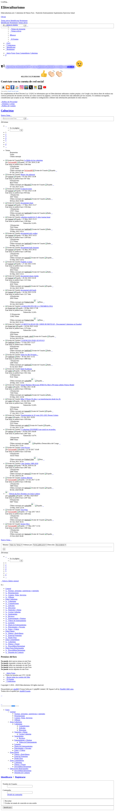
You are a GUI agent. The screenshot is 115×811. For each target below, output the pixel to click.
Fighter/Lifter (29, 302)
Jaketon (27, 520)
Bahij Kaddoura (26, 369)
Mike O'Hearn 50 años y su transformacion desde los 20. (41, 399)
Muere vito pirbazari (28, 174)
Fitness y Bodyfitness (22, 754)
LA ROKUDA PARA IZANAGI (32, 340)
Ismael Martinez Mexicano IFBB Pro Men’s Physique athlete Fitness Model (47, 385)
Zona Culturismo (16, 722)
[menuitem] (17, 29)
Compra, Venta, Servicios (23, 718)
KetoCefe (11, 308)
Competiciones (24, 726)
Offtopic (17, 720)
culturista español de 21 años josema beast (35, 217)
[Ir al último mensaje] (56, 170)
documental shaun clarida (30, 276)
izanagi (10, 177)
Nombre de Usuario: (10, 784)
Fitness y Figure (20, 764)
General (12, 712)
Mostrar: (6, 545)
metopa (10, 431)
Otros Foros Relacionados (19, 769)
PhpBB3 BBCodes (67, 689)
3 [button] (5, 136)
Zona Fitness (14, 752)
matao (26, 443)
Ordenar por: (28, 545)
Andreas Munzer (26, 478)
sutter (10, 371)
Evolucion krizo (26, 189)
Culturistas (7, 110)
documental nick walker (29, 233)
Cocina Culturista (25, 734)
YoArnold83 (12, 162)
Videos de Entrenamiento (28, 742)
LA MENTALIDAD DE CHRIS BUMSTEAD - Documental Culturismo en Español (51, 324)
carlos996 (27, 381)
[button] (6, 126)
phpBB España (25, 691)
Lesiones (17, 744)
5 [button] (5, 140)
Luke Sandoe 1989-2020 (29, 463)
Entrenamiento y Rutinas (23, 740)
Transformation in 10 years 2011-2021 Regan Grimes (39, 415)
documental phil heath (28, 290)
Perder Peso (18, 758)
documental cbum (27, 203)
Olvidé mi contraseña (14, 795)
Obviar (3, 17)
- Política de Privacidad (9, 102)
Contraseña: (7, 790)
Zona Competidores (17, 760)
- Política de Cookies (8, 106)
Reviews (22, 738)
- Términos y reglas (8, 104)
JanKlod (27, 199)
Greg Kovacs (25, 447)
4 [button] (5, 138)
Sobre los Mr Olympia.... (29, 355)
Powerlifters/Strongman (22, 766)
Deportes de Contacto (22, 773)
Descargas (22, 730)
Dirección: (51, 545)
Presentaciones (19, 716)
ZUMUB (70, 67)
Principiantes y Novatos (22, 748)
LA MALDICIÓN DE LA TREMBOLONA (37, 306)
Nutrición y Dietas (20, 732)
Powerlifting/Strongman (22, 771)
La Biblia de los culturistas (33, 160)
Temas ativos (5, 21)
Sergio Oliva (25, 524)
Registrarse (24, 21)
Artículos (22, 728)
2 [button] (5, 134)
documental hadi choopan (30, 248)
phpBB (15, 689)
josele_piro (28, 336)
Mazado (27, 185)
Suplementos (18, 736)
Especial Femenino (21, 756)
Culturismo (18, 724)
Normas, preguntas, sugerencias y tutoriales (29, 714)
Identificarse (15, 21)
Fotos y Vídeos (19, 750)
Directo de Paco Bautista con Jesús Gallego (24, 494)
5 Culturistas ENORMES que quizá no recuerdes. (38, 429)
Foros (7, 710)
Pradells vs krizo (26, 262)
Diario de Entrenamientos (23, 746)
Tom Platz (24, 510)
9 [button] (5, 144)
